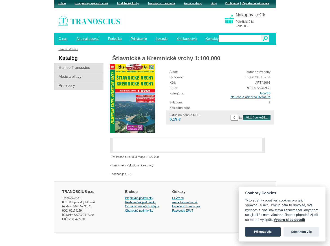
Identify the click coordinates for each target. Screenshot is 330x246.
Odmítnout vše (301, 231)
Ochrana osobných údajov (142, 206)
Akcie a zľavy (193, 3)
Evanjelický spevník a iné (91, 3)
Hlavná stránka (68, 49)
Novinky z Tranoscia (161, 3)
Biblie (62, 3)
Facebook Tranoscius (186, 206)
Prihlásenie (232, 3)
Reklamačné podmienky (140, 202)
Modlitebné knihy (128, 3)
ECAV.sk (178, 198)
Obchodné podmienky (139, 210)
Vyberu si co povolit (289, 219)
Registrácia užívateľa (255, 3)
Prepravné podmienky (139, 198)
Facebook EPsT (182, 210)
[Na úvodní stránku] (92, 21)
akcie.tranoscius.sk (185, 202)
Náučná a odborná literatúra (251, 97)
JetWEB (265, 93)
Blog (214, 3)
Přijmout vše (263, 231)
